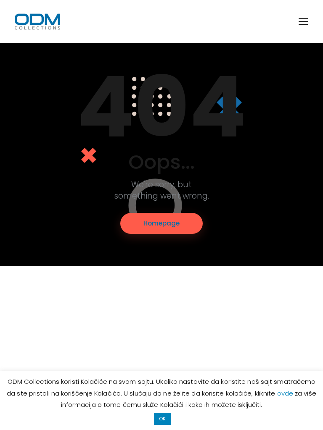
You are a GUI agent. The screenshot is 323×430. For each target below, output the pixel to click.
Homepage (161, 223)
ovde (286, 393)
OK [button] (162, 418)
